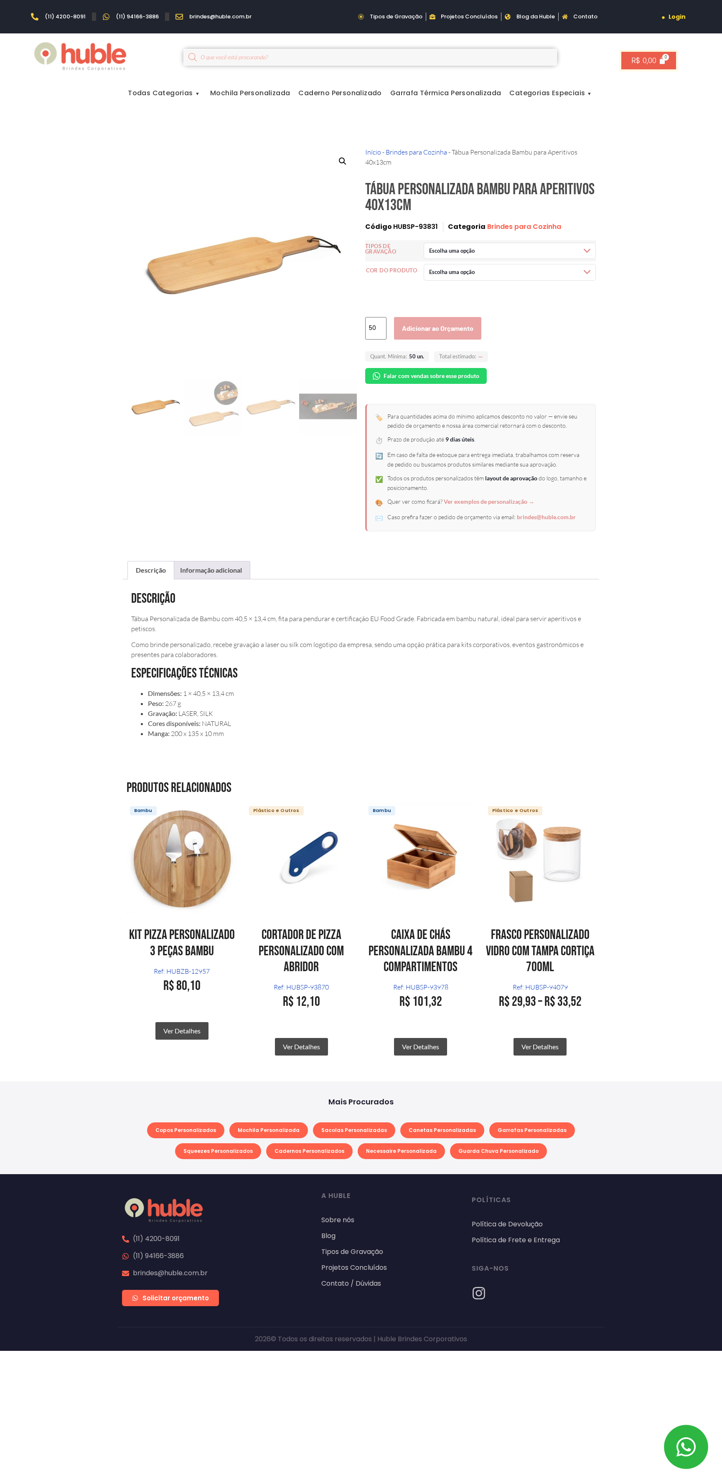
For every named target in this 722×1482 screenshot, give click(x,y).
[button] (342, 161)
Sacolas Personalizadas (354, 1130)
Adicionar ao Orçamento (437, 328)
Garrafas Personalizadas (532, 1130)
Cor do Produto (391, 270)
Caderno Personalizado (339, 93)
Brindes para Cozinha (416, 152)
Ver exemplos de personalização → (489, 501)
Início (373, 152)
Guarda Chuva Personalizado (498, 1151)
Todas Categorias (160, 93)
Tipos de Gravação (380, 249)
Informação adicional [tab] (211, 570)
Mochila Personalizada (250, 93)
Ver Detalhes (182, 1031)
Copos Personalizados (185, 1130)
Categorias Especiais (547, 93)
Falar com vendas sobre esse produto (431, 375)
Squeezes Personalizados (218, 1151)
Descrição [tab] (151, 570)
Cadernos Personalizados (309, 1151)
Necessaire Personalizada (401, 1151)
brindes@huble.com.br (546, 516)
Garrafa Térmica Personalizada (445, 93)
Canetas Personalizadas (442, 1130)
